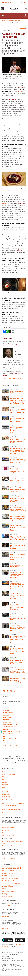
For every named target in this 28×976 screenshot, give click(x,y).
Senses (15, 76)
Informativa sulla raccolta (6, 974)
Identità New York (8, 876)
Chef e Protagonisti (8, 774)
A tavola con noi (7, 896)
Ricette (4, 777)
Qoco (4, 889)
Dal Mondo (17, 20)
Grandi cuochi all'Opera (10, 878)
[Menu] (3, 16)
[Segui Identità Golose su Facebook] (3, 2)
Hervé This (5, 203)
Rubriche (10, 20)
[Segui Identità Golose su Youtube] (11, 2)
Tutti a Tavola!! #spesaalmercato (12, 883)
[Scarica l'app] (7, 940)
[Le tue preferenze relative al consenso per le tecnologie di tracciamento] (1, 732)
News (4, 787)
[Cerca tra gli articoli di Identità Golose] (22, 2)
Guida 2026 (6, 906)
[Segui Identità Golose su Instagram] (6, 2)
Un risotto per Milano (9, 891)
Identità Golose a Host (9, 881)
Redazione (5, 782)
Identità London (7, 873)
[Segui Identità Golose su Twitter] (8, 2)
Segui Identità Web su (9, 686)
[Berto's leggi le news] (14, 8)
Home (4, 20)
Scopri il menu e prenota (10, 858)
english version (22, 28)
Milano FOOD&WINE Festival (11, 868)
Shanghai (5, 894)
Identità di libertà (8, 886)
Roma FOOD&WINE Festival (11, 871)
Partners (5, 785)
